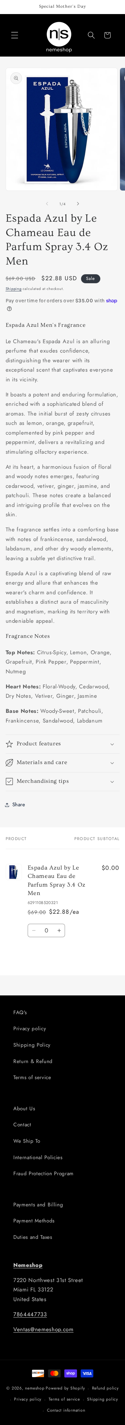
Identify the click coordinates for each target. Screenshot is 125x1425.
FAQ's (20, 1012)
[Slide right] (78, 204)
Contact (22, 1124)
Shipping (14, 288)
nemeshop (34, 1388)
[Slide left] (47, 204)
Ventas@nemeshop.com (43, 1329)
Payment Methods (34, 1220)
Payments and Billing (38, 1204)
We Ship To (26, 1141)
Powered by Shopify (65, 1388)
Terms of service (32, 1077)
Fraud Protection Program (43, 1173)
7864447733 (30, 1314)
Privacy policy (29, 1028)
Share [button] (18, 804)
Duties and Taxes (32, 1237)
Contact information (66, 1410)
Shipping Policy (32, 1045)
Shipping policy (102, 1399)
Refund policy (105, 1388)
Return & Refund (33, 1061)
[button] (15, 35)
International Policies (38, 1157)
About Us (24, 1108)
